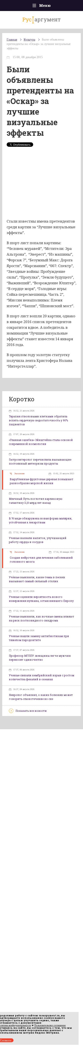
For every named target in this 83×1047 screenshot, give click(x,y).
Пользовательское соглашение (50, 1025)
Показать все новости (31, 710)
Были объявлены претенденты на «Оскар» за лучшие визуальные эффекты (39, 44)
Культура (29, 39)
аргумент (41, 19)
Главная (12, 39)
